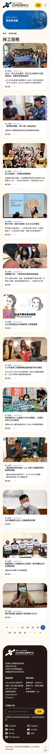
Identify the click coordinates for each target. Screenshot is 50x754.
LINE (32, 733)
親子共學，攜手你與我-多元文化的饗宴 (22, 223)
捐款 (38, 5)
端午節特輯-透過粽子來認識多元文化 (21, 613)
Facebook (12, 725)
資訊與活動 (12, 33)
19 (15, 632)
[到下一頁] (35, 632)
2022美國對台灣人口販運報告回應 (20, 520)
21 (25, 632)
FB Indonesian (14, 737)
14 (28, 627)
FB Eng (11, 729)
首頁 (4, 33)
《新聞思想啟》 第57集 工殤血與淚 (20, 126)
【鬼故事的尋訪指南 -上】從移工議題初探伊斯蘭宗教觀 (24, 469)
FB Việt (11, 733)
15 (33, 627)
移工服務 (8, 71)
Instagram (34, 725)
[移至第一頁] (7, 627)
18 (10, 632)
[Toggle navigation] (45, 5)
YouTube (33, 729)
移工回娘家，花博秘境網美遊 (18, 173)
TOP (45, 750)
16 (38, 627)
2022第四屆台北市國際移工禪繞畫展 (21, 324)
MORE (7, 86)
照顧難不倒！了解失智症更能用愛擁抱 (21, 273)
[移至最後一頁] (40, 632)
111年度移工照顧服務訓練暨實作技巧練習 (23, 367)
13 (22, 627)
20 (20, 632)
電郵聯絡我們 (10, 691)
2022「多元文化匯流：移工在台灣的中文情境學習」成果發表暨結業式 (24, 74)
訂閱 (39, 711)
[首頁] (16, 5)
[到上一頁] (12, 627)
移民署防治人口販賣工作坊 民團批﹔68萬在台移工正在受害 (24, 418)
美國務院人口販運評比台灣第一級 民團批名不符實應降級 (25, 564)
